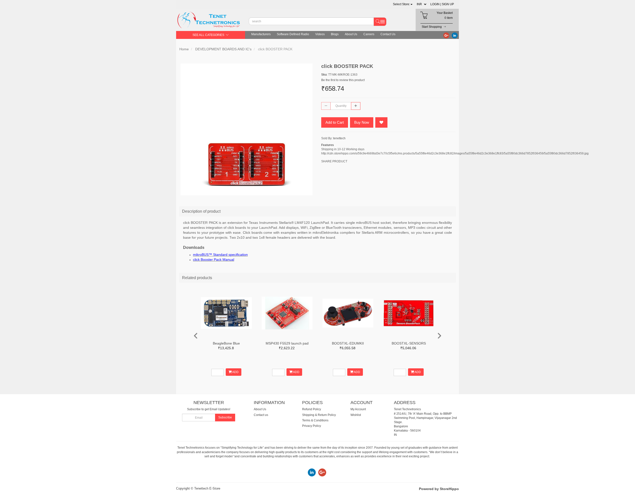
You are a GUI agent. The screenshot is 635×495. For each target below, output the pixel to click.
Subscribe (225, 417)
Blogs (335, 34)
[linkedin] (455, 35)
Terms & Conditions (315, 420)
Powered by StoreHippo (439, 489)
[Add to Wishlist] (381, 122)
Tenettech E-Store (207, 488)
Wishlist (355, 415)
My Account (358, 409)
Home (184, 49)
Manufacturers (261, 34)
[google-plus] (446, 35)
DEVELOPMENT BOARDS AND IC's (223, 49)
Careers (368, 34)
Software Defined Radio (293, 34)
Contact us (261, 415)
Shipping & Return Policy (319, 415)
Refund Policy (311, 409)
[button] (403, 4)
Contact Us (388, 34)
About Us (351, 34)
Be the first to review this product (343, 80)
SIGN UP (448, 4)
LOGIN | (435, 4)
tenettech (339, 138)
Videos (320, 34)
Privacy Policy (311, 426)
